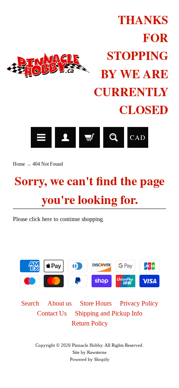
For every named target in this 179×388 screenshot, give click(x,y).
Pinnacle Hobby (87, 345)
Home (19, 164)
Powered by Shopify (89, 359)
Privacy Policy (139, 303)
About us (59, 303)
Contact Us (52, 313)
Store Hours (96, 303)
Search (30, 303)
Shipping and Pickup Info (108, 313)
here (47, 219)
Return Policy (90, 323)
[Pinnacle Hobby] (48, 65)
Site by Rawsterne (89, 352)
